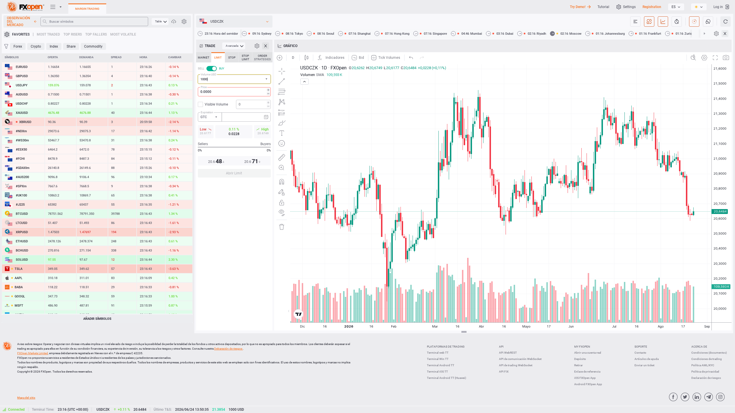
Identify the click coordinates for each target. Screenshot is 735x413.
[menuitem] (160, 21)
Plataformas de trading (446, 346)
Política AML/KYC (702, 365)
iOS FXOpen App (585, 377)
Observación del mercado (18, 21)
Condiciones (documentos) (709, 352)
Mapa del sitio (26, 397)
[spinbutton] (234, 91)
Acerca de (699, 346)
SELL (201, 68)
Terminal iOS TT (437, 371)
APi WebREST (508, 352)
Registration (652, 7)
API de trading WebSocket (515, 365)
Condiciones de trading (706, 359)
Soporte (641, 346)
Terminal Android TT (440, 365)
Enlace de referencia (587, 371)
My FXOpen (582, 346)
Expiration (207, 112)
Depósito (580, 359)
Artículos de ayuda (647, 359)
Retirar (578, 365)
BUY (221, 68)
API (501, 346)
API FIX (503, 371)
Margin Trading (87, 8)
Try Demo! (577, 7)
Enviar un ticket (644, 365)
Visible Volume (216, 104)
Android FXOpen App (588, 384)
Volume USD (208, 74)
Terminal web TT (437, 352)
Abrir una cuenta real (587, 352)
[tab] (203, 57)
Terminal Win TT (437, 359)
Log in (718, 7)
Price (204, 87)
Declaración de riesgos (706, 377)
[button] (267, 79)
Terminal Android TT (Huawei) (446, 377)
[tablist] (234, 116)
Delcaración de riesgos (228, 348)
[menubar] (160, 21)
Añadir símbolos (97, 319)
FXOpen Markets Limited (32, 353)
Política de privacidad (705, 371)
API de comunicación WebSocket (520, 359)
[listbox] (676, 6)
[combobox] (234, 79)
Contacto (640, 352)
